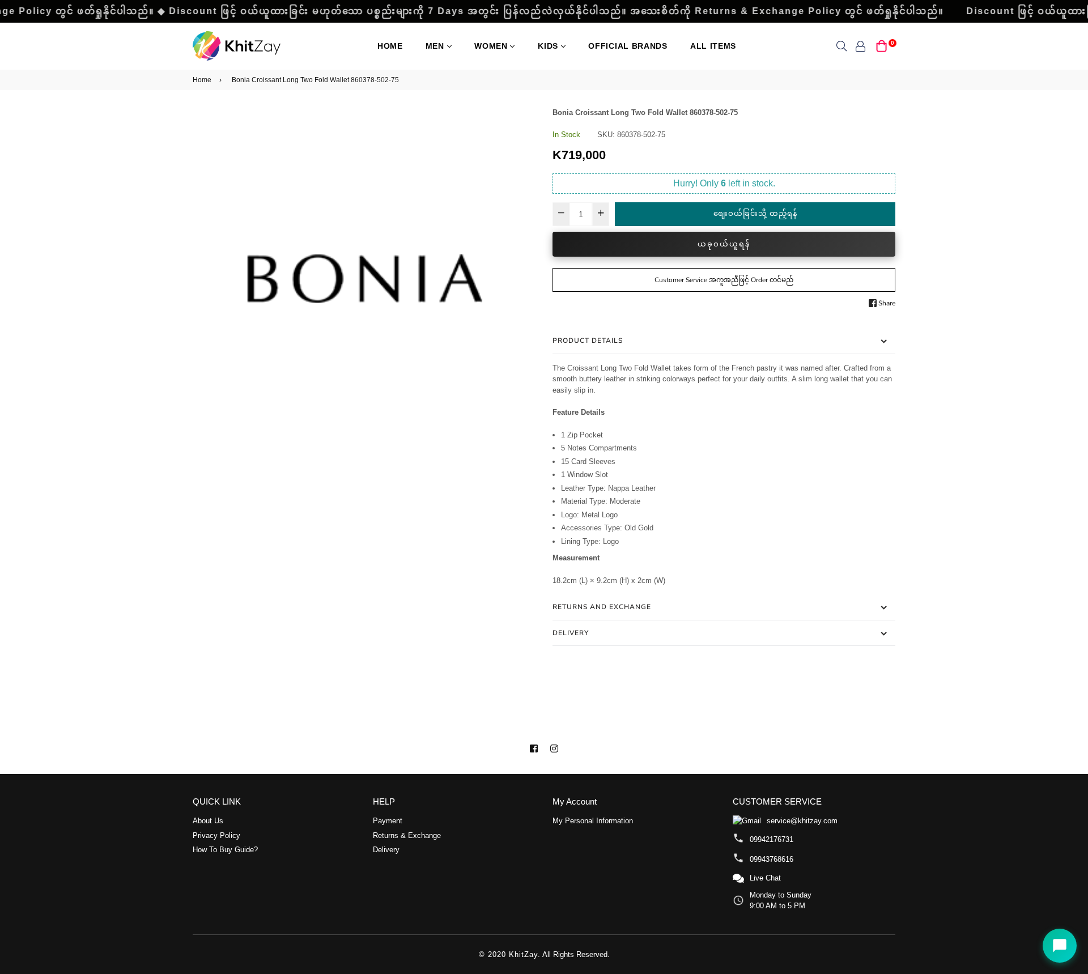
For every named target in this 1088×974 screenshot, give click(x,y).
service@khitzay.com (802, 820)
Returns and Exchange (601, 606)
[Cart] (882, 45)
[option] (364, 278)
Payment (387, 820)
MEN (436, 45)
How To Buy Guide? (225, 849)
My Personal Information (592, 820)
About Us (208, 820)
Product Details (587, 340)
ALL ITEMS (713, 45)
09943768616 (771, 859)
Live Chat (765, 878)
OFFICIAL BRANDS (628, 45)
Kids (549, 45)
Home (390, 45)
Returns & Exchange (407, 835)
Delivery (570, 632)
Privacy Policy (216, 835)
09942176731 (771, 839)
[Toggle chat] (1060, 946)
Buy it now (723, 244)
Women (492, 45)
